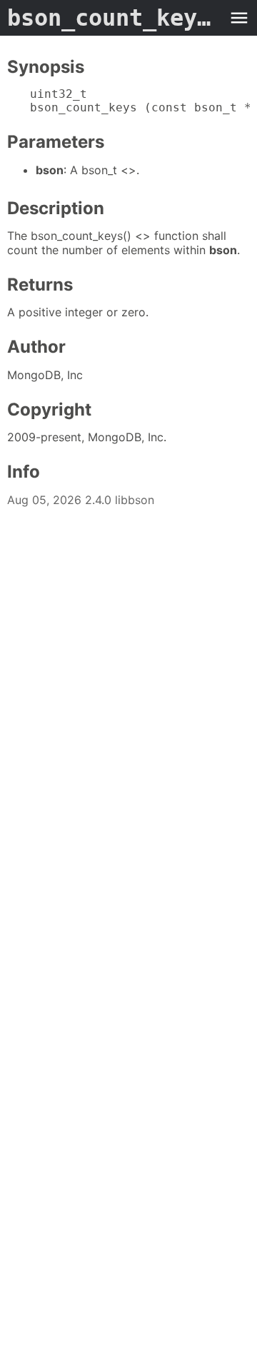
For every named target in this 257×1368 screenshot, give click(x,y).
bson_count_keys (114, 17)
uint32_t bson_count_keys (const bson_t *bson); (140, 100)
